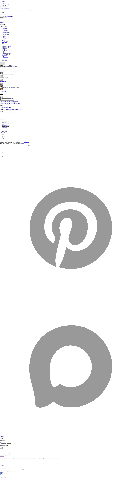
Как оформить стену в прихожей (4, 77)
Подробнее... (1, 477)
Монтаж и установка (4, 42)
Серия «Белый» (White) (5, 121)
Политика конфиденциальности (7, 32)
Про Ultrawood (5, 28)
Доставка (4, 36)
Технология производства (6, 29)
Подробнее (12, 98)
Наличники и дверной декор (5, 126)
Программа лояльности (6, 37)
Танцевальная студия (3, 81)
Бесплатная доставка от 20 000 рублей (8, 65)
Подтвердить (2, 465)
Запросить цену (14, 471)
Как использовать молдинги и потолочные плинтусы (7, 102)
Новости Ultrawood (3, 70)
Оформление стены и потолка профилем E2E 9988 (6, 74)
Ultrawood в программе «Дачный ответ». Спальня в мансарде (8, 101)
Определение (3, 3)
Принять (5, 477)
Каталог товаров (2, 44)
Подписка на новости (3, 67)
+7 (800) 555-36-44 (2, 8)
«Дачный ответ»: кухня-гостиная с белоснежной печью (10, 66)
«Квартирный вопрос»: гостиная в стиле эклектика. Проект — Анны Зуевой (9, 87)
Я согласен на (7, 16)
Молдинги (3, 124)
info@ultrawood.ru (2, 437)
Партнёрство (3, 40)
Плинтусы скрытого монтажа (5, 123)
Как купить (3, 35)
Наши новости (2, 61)
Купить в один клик (8, 455)
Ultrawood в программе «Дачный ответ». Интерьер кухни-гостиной (8, 103)
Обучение (3, 138)
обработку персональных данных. (9, 16)
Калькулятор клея (4, 130)
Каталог (3, 134)
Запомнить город (4, 5)
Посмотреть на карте (21, 143)
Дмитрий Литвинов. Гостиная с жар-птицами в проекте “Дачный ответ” (9, 109)
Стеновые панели (4, 122)
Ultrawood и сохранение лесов (4, 107)
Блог (3, 31)
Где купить (3, 39)
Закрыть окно (2, 22)
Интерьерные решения (6, 34)
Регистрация (3, 1)
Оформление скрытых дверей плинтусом (5, 98)
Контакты (3, 43)
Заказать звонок (7, 8)
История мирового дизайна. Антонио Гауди (5, 110)
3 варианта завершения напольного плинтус (5, 100)
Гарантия (4, 38)
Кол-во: (1, 441)
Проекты (3, 33)
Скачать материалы (5, 30)
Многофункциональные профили (6, 125)
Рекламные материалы (4, 127)
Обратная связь (2, 436)
